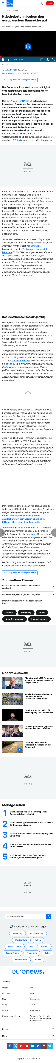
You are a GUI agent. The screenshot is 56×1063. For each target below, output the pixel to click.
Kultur (47, 953)
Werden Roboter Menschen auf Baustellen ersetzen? (21, 586)
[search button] (48, 916)
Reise (4, 1004)
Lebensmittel (21, 959)
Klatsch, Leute (14, 946)
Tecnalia (10, 363)
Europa (5, 988)
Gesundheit (35, 999)
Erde (32, 993)
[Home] (3, 10)
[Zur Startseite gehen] (10, 3)
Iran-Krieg (17, 933)
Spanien (9, 612)
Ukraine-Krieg (36, 933)
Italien (38, 940)
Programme (35, 1010)
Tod (31, 946)
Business (6, 993)
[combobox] (28, 916)
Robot (42, 612)
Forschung (26, 612)
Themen (6, 981)
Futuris (18, 140)
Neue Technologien (15, 619)
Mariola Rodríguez (21, 360)
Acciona (31, 534)
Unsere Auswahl (15, 673)
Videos (5, 1010)
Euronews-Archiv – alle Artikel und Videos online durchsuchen (40, 1018)
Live (50, 3)
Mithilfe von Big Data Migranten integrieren (21, 594)
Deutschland (21, 940)
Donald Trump (12, 953)
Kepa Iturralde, (34, 245)
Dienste (5, 1029)
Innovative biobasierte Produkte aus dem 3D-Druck (22, 602)
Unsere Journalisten (11, 1016)
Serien (15, 10)
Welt (31, 988)
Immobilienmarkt (39, 619)
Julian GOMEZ (10, 70)
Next (8, 10)
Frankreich (32, 953)
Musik (38, 959)
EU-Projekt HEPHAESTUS (19, 101)
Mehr (4, 1036)
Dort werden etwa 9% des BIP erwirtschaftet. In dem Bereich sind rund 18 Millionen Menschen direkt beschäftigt (23, 518)
